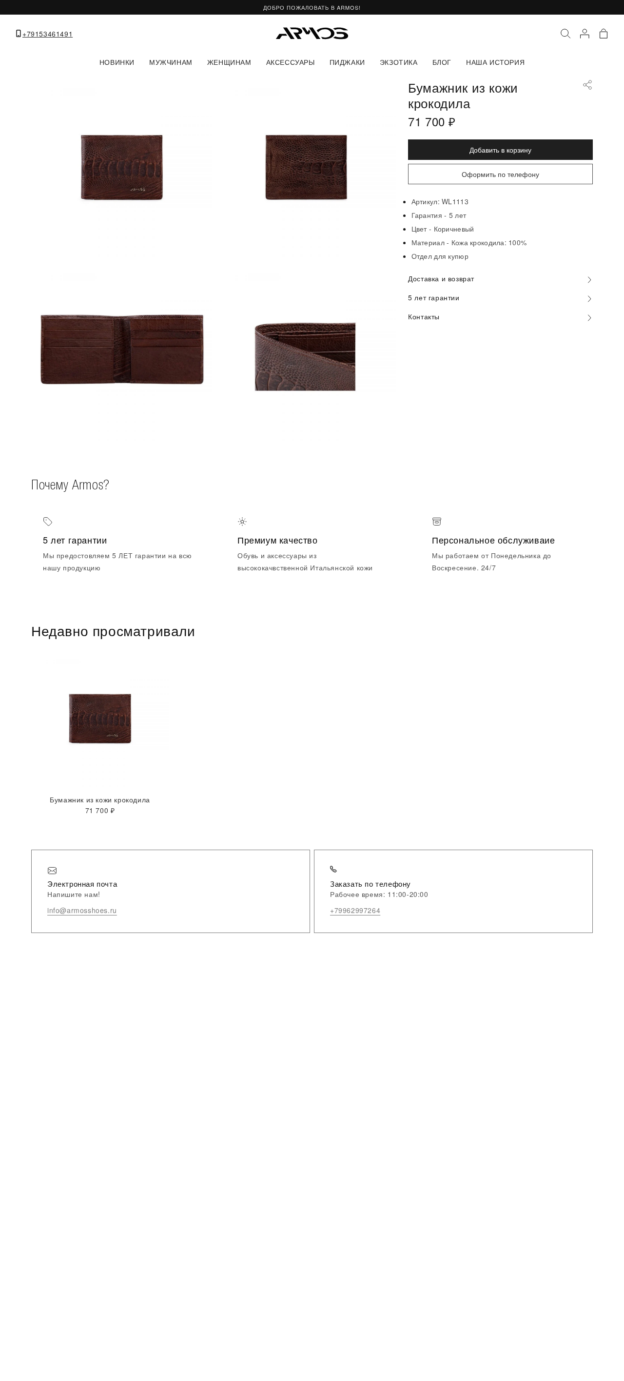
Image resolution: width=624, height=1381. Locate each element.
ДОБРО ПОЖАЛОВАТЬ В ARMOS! (312, 7)
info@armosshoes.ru (82, 910)
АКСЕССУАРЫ (290, 62)
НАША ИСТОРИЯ (495, 62)
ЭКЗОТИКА (399, 62)
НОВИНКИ (117, 62)
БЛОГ (441, 62)
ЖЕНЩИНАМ (229, 62)
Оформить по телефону (500, 174)
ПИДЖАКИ (347, 62)
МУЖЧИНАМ (171, 62)
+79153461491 (47, 33)
